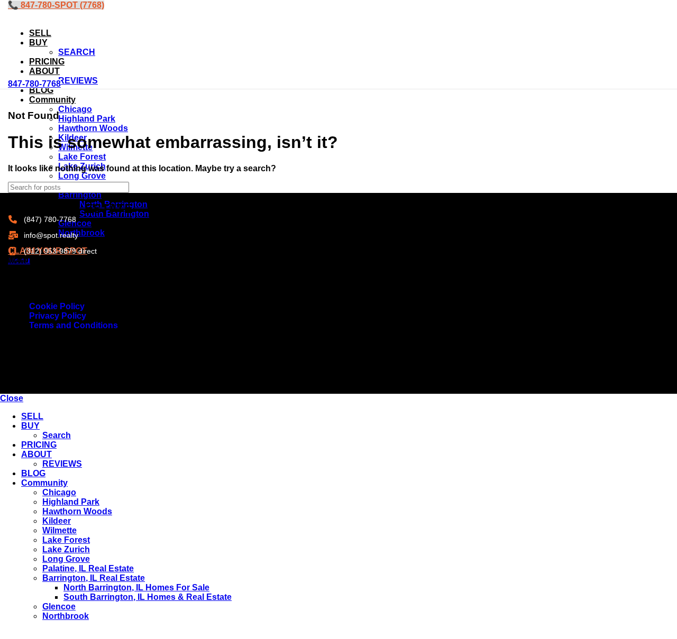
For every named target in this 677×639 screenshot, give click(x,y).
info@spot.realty (51, 235)
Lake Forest (66, 539)
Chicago (59, 492)
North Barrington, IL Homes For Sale (136, 587)
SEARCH (76, 52)
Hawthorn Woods (77, 511)
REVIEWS (78, 80)
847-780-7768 (34, 83)
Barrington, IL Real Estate (93, 577)
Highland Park (70, 501)
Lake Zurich (66, 549)
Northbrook (65, 616)
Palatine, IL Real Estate (88, 568)
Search (56, 435)
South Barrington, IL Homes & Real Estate (147, 596)
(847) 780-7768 (50, 219)
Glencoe (59, 606)
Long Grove (66, 558)
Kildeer (56, 520)
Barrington (80, 194)
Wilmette (59, 530)
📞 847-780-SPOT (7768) (56, 5)
